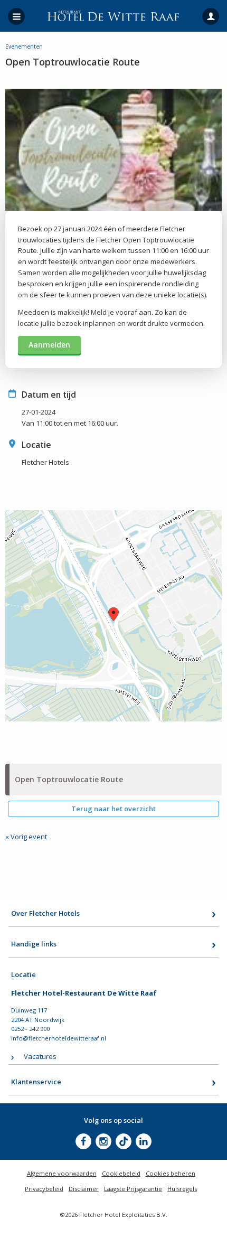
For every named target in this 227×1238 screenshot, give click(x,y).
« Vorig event (26, 836)
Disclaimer (84, 1189)
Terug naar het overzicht (113, 808)
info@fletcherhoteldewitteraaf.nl (58, 1038)
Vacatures (40, 1056)
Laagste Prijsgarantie (133, 1189)
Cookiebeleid (121, 1173)
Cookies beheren (170, 1173)
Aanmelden (49, 345)
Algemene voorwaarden (62, 1173)
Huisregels (182, 1189)
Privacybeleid (44, 1189)
